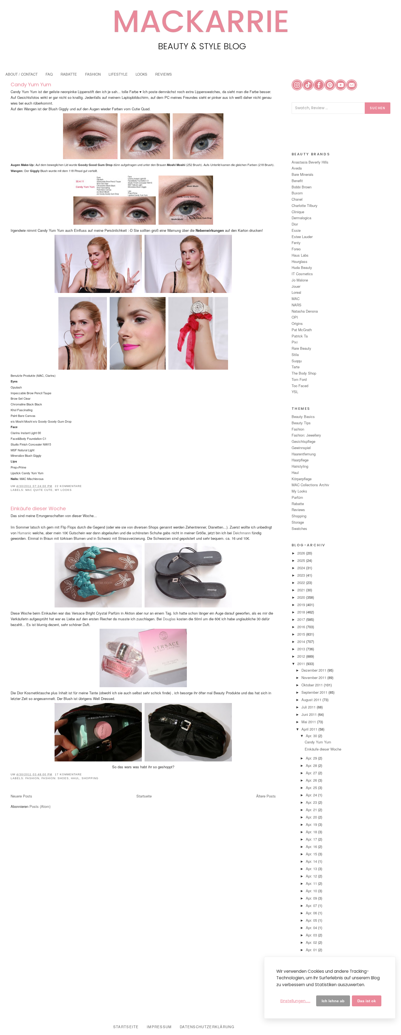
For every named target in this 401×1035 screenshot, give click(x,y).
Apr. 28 (312, 765)
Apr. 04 (312, 927)
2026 (301, 553)
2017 (301, 619)
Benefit (297, 180)
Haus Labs (300, 255)
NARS (296, 304)
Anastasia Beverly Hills (310, 162)
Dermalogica (301, 217)
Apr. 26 (312, 780)
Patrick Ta (300, 336)
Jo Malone (300, 280)
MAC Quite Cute (39, 489)
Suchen (377, 108)
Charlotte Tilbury (305, 205)
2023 (301, 575)
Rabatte (298, 503)
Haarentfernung (304, 453)
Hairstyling (300, 466)
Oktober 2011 (312, 684)
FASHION (93, 74)
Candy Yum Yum (31, 84)
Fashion (32, 778)
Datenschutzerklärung (207, 1026)
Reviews (298, 509)
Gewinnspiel (301, 447)
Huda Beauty (302, 267)
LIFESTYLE (118, 74)
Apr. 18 (312, 831)
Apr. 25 (312, 787)
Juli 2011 (309, 707)
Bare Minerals (302, 174)
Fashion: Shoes (55, 778)
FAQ (49, 74)
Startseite (144, 796)
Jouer (296, 286)
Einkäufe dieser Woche (38, 508)
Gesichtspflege (303, 441)
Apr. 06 (312, 912)
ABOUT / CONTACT (21, 74)
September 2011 (314, 692)
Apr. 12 (312, 876)
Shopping (90, 778)
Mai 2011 (309, 721)
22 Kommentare (68, 486)
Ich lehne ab (333, 1001)
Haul (75, 778)
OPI (295, 317)
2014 (301, 641)
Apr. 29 (312, 758)
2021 (301, 589)
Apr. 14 (312, 861)
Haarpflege (300, 459)
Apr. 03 (312, 935)
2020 (301, 597)
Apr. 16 (312, 846)
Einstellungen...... (295, 1001)
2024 (301, 567)
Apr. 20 (312, 817)
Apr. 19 (312, 824)
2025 (301, 560)
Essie (296, 230)
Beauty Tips (301, 422)
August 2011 (311, 699)
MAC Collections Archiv (310, 484)
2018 (301, 612)
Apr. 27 (312, 772)
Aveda (297, 168)
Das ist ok (366, 1001)
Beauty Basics (303, 416)
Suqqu (297, 360)
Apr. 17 (312, 839)
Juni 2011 (309, 714)
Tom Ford (299, 379)
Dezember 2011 (314, 670)
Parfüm (297, 497)
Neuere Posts (21, 796)
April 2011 (309, 729)
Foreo (296, 248)
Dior (295, 224)
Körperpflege (302, 478)
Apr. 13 (312, 868)
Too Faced (300, 385)
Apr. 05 (312, 920)
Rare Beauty (301, 348)
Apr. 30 (312, 735)
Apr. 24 (312, 794)
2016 (301, 626)
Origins (297, 323)
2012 (301, 656)
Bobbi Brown (302, 186)
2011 (301, 663)
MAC (296, 298)
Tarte (296, 366)
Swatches (299, 528)
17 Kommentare (68, 774)
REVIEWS (163, 74)
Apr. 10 (312, 890)
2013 (301, 648)
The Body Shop (304, 373)
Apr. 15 (312, 853)
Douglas (169, 618)
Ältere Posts (266, 796)
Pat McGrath (302, 329)
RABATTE (69, 74)
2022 (301, 582)
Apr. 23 (312, 802)
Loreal (296, 292)
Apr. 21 (312, 809)
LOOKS (141, 74)
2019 (301, 604)
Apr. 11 (312, 883)
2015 (301, 634)
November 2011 (314, 677)
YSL (295, 391)
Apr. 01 (312, 949)
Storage (298, 522)
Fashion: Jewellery (306, 435)
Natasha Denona (305, 311)
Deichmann (242, 532)
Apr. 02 (312, 942)
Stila (295, 354)
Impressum (159, 1026)
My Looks (63, 489)
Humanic (24, 532)
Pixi (295, 342)
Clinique (298, 211)
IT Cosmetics (302, 273)
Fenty (296, 242)
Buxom (297, 192)
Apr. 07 (312, 905)
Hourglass (299, 261)
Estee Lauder (302, 236)
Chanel (297, 199)
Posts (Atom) (39, 806)
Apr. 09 (312, 898)
